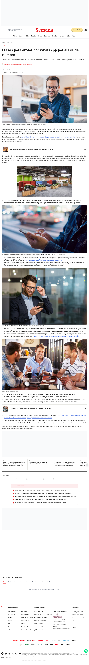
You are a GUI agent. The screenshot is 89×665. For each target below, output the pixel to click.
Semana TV (11, 614)
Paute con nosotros (77, 624)
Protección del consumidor (60, 611)
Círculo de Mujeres (26, 626)
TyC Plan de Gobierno (40, 630)
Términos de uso (38, 611)
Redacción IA (49, 479)
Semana (4, 42)
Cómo (10, 42)
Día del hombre (21, 479)
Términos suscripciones (40, 617)
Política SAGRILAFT (39, 623)
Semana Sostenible (26, 630)
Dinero (10, 617)
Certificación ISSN (38, 626)
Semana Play (12, 611)
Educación (24, 611)
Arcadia (10, 620)
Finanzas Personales (27, 617)
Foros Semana (25, 614)
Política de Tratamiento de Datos (43, 614)
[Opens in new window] (6, 653)
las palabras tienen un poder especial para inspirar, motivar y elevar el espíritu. (48, 137)
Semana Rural (25, 620)
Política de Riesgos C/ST (40, 620)
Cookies (74, 627)
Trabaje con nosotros (77, 621)
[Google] (2, 653)
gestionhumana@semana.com (61, 628)
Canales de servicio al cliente (80, 617)
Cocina (23, 623)
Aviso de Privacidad (7, 657)
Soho (9, 623)
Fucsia (10, 626)
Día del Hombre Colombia (35, 479)
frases (4, 479)
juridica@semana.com (59, 621)
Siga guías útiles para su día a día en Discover (18, 64)
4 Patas (10, 630)
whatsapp (11, 479)
